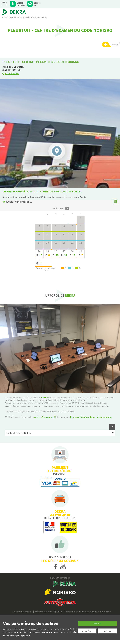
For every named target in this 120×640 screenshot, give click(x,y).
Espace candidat (21, 4)
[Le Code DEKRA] (14, 12)
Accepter (97, 623)
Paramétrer (87, 631)
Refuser (107, 631)
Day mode (39, 254)
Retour (115, 44)
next (67, 208)
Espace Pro (37, 4)
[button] (60, 427)
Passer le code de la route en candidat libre (88, 611)
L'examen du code (21, 611)
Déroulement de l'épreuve (48, 611)
